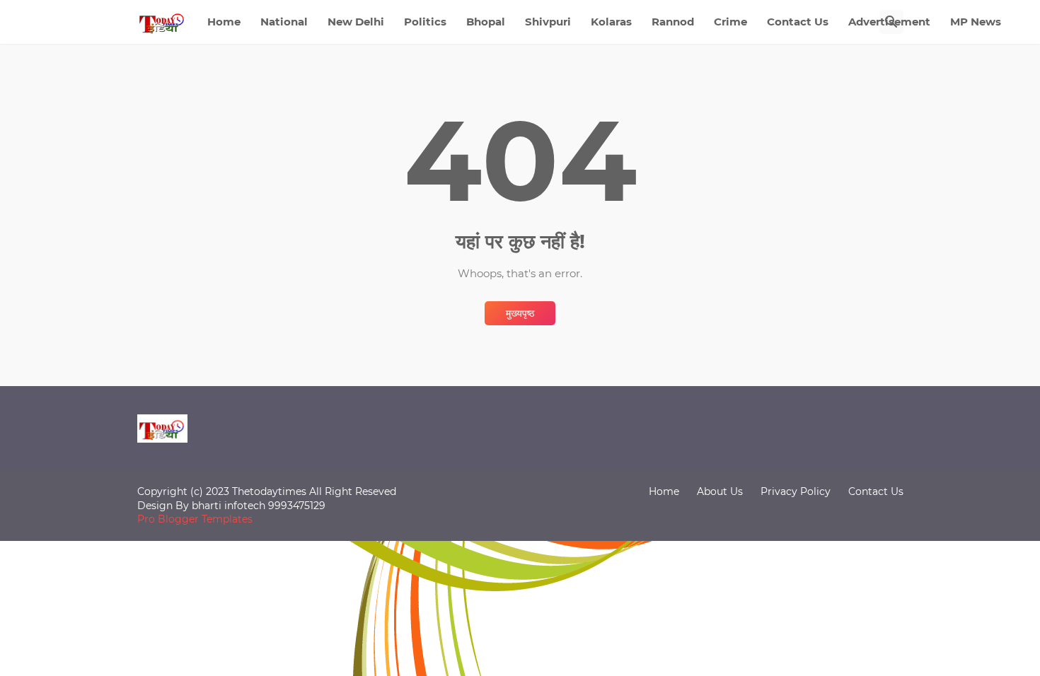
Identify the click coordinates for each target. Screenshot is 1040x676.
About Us (720, 491)
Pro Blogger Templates (195, 519)
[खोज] (891, 22)
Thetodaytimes (269, 491)
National (284, 21)
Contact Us (797, 21)
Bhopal (485, 21)
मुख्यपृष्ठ (520, 313)
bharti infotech (230, 505)
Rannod (673, 21)
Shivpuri (548, 21)
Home (224, 21)
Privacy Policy (796, 491)
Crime (730, 21)
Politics (425, 21)
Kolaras (611, 21)
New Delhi (356, 21)
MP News (975, 21)
